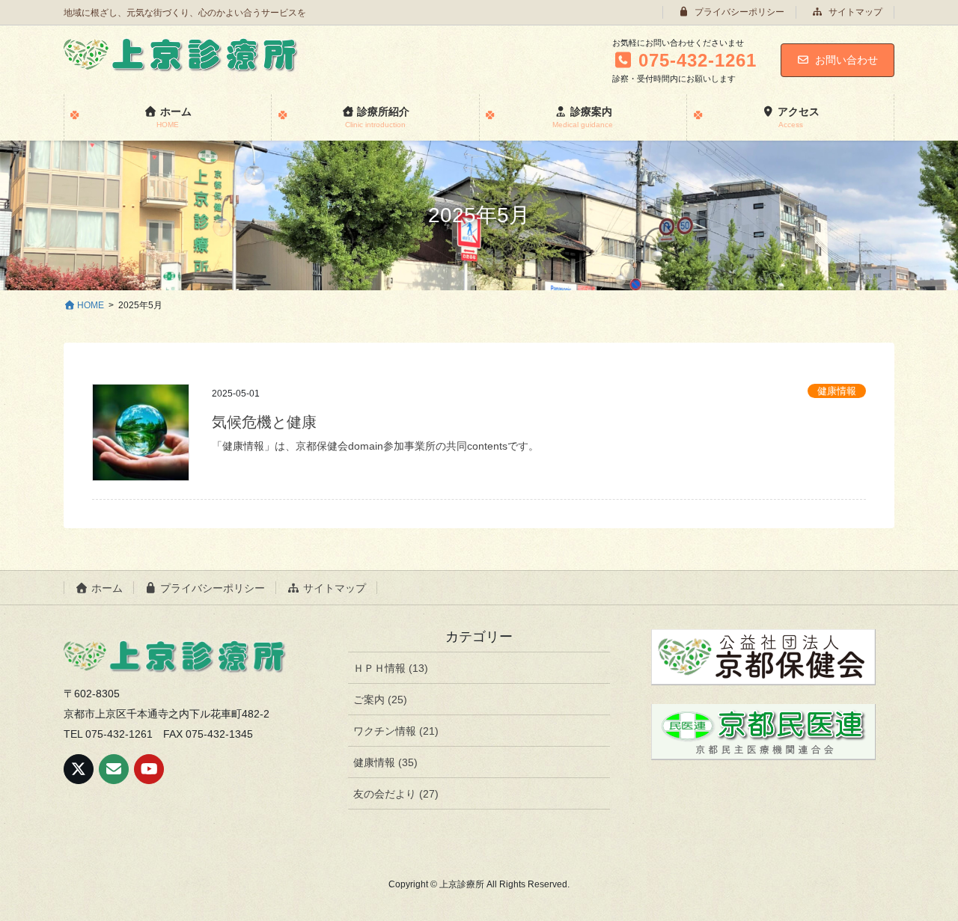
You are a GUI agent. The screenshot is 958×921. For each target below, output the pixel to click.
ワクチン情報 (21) (396, 731)
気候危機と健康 (264, 422)
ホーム (105, 588)
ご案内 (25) (380, 700)
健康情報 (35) (385, 762)
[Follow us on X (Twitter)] (79, 769)
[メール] (114, 769)
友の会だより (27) (396, 794)
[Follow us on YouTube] (149, 769)
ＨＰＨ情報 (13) (390, 668)
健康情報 (836, 391)
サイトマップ (854, 12)
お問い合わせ (846, 60)
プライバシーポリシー (738, 12)
